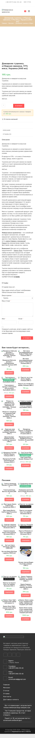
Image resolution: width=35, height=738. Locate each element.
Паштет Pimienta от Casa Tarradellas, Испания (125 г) (26, 532)
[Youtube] (14, 655)
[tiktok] (18, 655)
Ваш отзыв (6, 301)
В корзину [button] (9, 372)
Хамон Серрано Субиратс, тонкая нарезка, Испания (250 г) (26, 587)
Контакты (7, 696)
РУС (29, 2)
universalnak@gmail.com (17, 679)
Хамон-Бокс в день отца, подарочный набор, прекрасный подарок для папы (25, 610)
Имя (4, 319)
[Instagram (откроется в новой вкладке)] (16, 4)
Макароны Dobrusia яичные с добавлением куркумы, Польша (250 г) (9, 363)
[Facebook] (5, 655)
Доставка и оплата (11, 699)
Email (20, 319)
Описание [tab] (6, 130)
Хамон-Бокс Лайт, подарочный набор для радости (9, 608)
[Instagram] (10, 655)
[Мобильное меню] (28, 11)
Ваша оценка (7, 295)
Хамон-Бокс (18, 250)
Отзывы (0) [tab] (7, 134)
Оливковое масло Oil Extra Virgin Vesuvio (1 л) (25, 491)
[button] (10, 119)
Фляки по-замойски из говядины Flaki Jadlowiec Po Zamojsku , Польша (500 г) (9, 415)
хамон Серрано (11, 241)
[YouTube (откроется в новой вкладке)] (19, 4)
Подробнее (26, 413)
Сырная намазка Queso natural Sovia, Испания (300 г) (9, 532)
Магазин (6, 688)
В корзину (18, 105)
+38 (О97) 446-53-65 (14, 2)
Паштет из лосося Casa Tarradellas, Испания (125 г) (9, 584)
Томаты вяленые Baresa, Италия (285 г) (9, 491)
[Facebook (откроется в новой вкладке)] (14, 4)
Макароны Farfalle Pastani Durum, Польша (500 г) (9, 460)
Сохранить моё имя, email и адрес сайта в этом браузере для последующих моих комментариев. (17, 331)
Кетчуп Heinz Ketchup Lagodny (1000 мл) (9, 552)
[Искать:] (31, 11)
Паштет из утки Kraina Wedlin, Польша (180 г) (26, 384)
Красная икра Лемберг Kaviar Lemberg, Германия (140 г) (9, 439)
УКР (25, 2)
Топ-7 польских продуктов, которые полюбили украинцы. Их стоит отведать (17, 713)
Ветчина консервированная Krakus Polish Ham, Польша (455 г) (25, 361)
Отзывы (6, 693)
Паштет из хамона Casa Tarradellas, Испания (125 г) (26, 512)
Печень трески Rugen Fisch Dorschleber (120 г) (25, 564)
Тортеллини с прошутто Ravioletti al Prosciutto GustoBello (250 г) (9, 388)
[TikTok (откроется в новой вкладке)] (21, 4)
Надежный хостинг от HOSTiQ (21, 731)
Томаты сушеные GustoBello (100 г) (26, 406)
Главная (6, 685)
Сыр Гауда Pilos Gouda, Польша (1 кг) (26, 458)
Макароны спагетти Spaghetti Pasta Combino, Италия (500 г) (25, 439)
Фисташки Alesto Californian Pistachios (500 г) (9, 512)
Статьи (6, 691)
